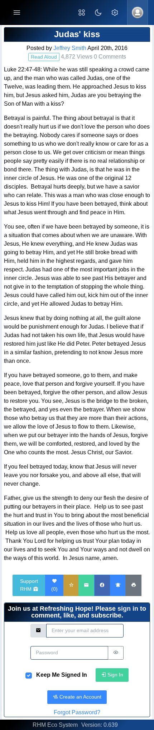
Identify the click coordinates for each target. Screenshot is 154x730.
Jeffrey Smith (69, 48)
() (54, 589)
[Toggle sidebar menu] (17, 13)
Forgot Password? (77, 712)
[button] (82, 12)
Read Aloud (44, 57)
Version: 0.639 (99, 725)
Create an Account (79, 697)
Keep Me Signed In (61, 675)
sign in (127, 608)
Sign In (114, 675)
